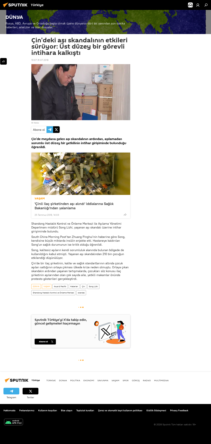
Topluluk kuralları (85, 410)
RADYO (147, 380)
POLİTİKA (75, 380)
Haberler (74, 286)
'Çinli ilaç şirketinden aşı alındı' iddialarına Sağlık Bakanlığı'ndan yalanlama (74, 206)
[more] (125, 214)
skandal (81, 292)
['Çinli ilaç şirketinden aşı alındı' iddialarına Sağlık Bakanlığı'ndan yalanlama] (80, 174)
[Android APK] (13, 422)
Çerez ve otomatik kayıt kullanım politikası (120, 410)
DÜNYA (36, 286)
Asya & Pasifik (60, 286)
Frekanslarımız (26, 410)
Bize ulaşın (66, 410)
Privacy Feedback (179, 410)
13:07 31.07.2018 (39, 60)
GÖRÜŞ (136, 380)
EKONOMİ (88, 380)
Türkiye (51, 380)
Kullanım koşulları (47, 410)
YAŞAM (40, 198)
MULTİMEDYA (161, 380)
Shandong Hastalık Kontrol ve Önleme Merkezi (53, 292)
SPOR (126, 380)
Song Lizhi (93, 286)
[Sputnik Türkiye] (16, 7)
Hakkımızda (9, 410)
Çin (83, 286)
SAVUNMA (102, 380)
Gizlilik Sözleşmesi (156, 410)
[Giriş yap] (198, 5)
